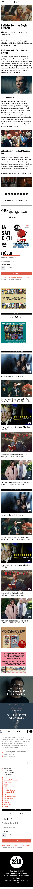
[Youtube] (20, 814)
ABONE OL (18, 274)
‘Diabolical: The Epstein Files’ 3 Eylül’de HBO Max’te (15, 428)
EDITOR (11, 210)
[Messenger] (9, 194)
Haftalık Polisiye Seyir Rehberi (12, 376)
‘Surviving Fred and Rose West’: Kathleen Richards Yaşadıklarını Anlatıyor (15, 483)
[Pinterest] (15, 194)
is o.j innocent (9, 200)
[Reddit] (24, 194)
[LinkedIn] (17, 814)
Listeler (25, 32)
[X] (12, 814)
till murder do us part (21, 200)
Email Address (5, 264)
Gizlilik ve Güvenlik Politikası (20, 277)
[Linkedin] (18, 194)
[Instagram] (15, 217)
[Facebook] (6, 194)
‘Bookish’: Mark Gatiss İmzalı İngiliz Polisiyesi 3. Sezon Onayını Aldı (14, 455)
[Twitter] (12, 194)
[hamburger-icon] (29, 763)
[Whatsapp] (21, 194)
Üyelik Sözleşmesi (6, 277)
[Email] (27, 194)
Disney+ (10, 164)
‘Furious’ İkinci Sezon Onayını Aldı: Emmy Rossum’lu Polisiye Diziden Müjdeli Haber (16, 400)
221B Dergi (19, 32)
